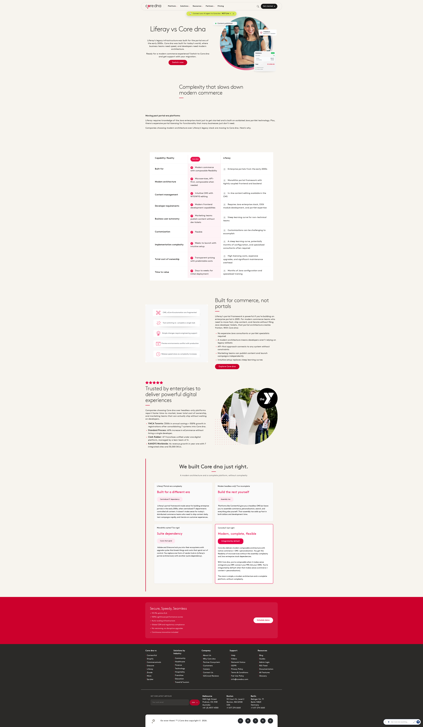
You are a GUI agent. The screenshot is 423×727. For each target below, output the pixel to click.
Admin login (264, 662)
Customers (208, 666)
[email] (240, 720)
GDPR (233, 666)
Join (193, 702)
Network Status (238, 662)
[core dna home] (152, 720)
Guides (262, 659)
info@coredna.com (239, 679)
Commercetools (154, 662)
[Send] (418, 722)
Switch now (178, 62)
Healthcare (180, 662)
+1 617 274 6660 (234, 708)
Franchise (179, 675)
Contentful (152, 655)
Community (180, 658)
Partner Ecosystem (211, 662)
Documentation (266, 669)
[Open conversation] (414, 722)
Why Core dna (209, 659)
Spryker (150, 679)
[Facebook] (248, 720)
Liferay (150, 669)
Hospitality (180, 672)
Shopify (150, 659)
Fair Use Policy (237, 676)
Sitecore (150, 666)
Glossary (263, 676)
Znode (149, 672)
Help (233, 655)
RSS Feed (263, 666)
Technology (180, 668)
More (149, 676)
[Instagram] (270, 720)
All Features (264, 672)
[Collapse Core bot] (385, 722)
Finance (178, 665)
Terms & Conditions (239, 672)
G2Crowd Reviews (211, 676)
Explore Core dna (227, 366)
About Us (207, 655)
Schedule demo (263, 620)
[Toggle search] (258, 6)
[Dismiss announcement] (233, 14)
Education (179, 679)
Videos (234, 659)
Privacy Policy (237, 669)
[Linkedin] (263, 720)
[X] (255, 720)
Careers (206, 669)
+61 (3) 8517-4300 (210, 708)
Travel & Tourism (182, 682)
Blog (261, 655)
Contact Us (208, 672)
